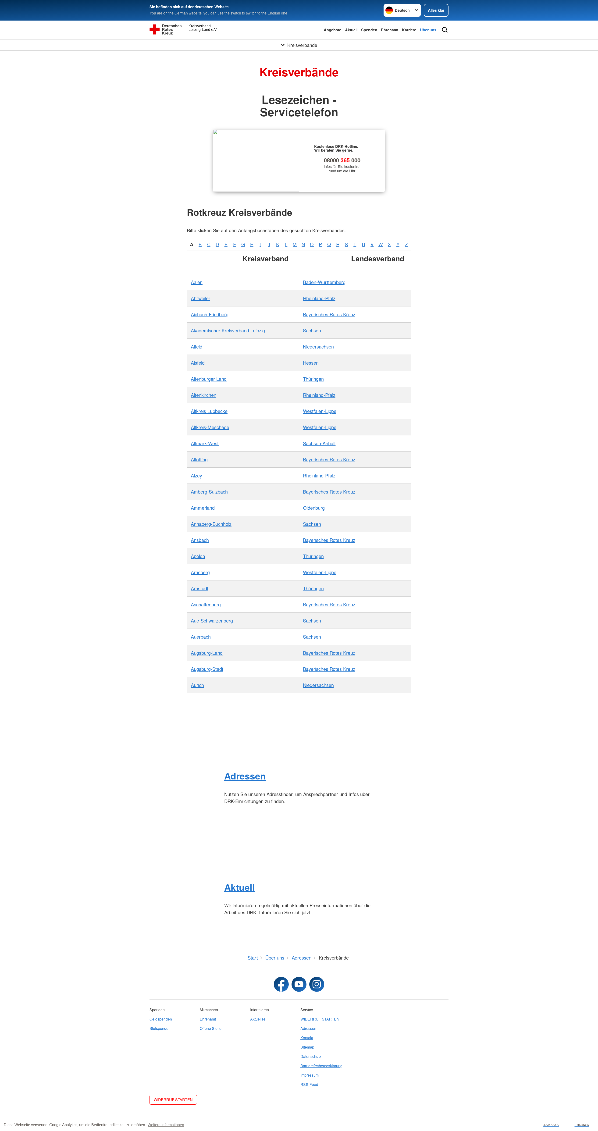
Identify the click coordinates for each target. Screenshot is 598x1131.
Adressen (245, 775)
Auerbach (201, 636)
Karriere (409, 29)
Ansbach (200, 540)
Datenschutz (310, 1056)
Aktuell (351, 29)
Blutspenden (160, 1028)
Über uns (428, 29)
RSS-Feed (309, 1084)
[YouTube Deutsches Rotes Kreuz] (299, 984)
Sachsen (312, 330)
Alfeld (196, 346)
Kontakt (306, 1037)
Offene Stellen (212, 1028)
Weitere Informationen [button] (166, 1125)
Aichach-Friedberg (209, 314)
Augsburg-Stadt (207, 668)
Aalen (197, 282)
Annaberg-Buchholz (211, 523)
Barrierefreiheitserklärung (321, 1065)
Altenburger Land (209, 378)
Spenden (369, 29)
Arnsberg (200, 572)
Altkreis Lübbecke (209, 411)
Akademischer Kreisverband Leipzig (228, 330)
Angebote (332, 29)
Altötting (199, 459)
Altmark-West (205, 443)
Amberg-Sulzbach (209, 491)
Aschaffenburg (206, 604)
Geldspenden (161, 1019)
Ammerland (203, 507)
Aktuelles (258, 1019)
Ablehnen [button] (551, 1125)
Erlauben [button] (582, 1125)
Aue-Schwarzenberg (212, 620)
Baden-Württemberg (324, 282)
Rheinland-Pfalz (319, 298)
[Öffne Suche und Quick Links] (444, 30)
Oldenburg (314, 507)
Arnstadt (199, 588)
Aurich (197, 685)
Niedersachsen (318, 346)
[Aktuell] (299, 843)
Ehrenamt (389, 29)
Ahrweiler (200, 298)
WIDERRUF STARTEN (319, 1019)
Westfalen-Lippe (319, 411)
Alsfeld (198, 362)
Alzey (196, 475)
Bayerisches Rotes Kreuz (329, 314)
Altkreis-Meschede (210, 427)
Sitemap (307, 1047)
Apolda (198, 556)
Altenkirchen (203, 394)
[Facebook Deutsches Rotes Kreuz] (281, 984)
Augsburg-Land (207, 652)
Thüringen (313, 378)
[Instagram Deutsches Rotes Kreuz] (316, 984)
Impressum (309, 1075)
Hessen (311, 362)
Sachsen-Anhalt (319, 443)
